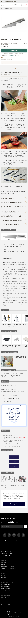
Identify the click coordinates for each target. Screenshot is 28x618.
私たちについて (4, 562)
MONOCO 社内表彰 (5, 586)
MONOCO (3, 575)
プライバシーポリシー (5, 555)
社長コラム (3, 600)
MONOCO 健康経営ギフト (6, 591)
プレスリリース (4, 597)
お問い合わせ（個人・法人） (7, 551)
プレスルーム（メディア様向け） (8, 568)
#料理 (14, 375)
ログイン (8, 541)
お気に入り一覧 (21, 541)
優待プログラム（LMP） (6, 604)
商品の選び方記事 (4, 602)
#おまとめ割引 (18, 375)
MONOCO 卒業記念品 (5, 588)
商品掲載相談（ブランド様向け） (8, 566)
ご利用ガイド (4, 549)
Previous (1, 24)
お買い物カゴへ (14, 50)
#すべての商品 (10, 376)
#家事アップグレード (5, 375)
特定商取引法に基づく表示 (6, 553)
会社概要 (3, 564)
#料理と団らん (4, 376)
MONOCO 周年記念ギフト (6, 584)
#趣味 (11, 375)
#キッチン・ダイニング (15, 373)
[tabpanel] (14, 24)
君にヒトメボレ (22, 437)
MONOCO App (4, 577)
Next (26, 24)
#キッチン (3, 373)
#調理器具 (8, 373)
